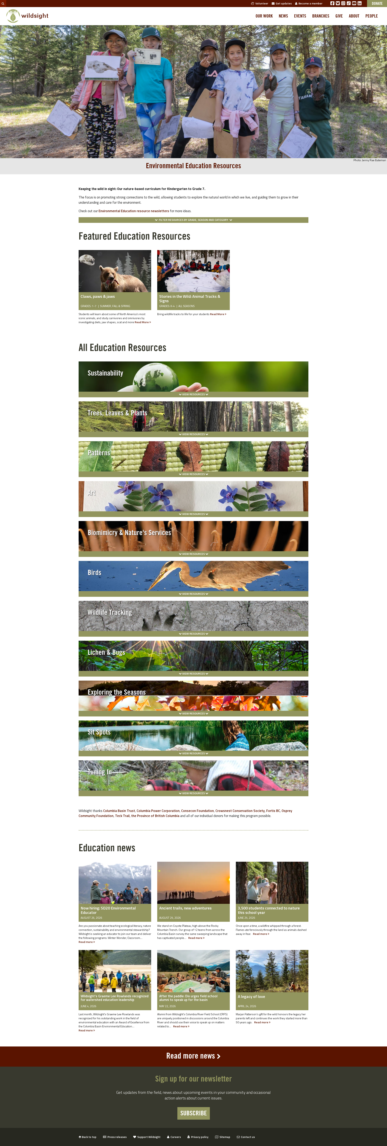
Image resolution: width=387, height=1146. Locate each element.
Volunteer (261, 3)
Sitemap (224, 1137)
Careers (175, 1137)
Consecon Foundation (197, 810)
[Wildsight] (27, 16)
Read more (86, 942)
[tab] (193, 376)
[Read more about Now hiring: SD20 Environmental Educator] (115, 886)
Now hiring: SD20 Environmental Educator (108, 910)
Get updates (283, 3)
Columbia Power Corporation (158, 810)
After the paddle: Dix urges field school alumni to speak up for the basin (188, 998)
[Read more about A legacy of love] (272, 974)
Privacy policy (199, 1137)
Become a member (309, 3)
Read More (142, 322)
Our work (264, 16)
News (283, 16)
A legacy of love (251, 996)
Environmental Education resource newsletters (134, 211)
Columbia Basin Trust (118, 810)
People (371, 16)
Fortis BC (273, 810)
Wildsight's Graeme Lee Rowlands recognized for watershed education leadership (115, 998)
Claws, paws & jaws (98, 296)
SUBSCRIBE (193, 1113)
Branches (320, 16)
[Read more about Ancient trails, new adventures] (193, 886)
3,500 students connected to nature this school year (269, 910)
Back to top (88, 1137)
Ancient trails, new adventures (185, 908)
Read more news (190, 1056)
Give (339, 16)
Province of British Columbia (158, 815)
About (354, 16)
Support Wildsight (148, 1137)
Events (300, 16)
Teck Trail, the (126, 815)
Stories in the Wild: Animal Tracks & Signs (189, 298)
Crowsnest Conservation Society (240, 810)
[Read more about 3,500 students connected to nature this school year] (272, 886)
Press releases (116, 1137)
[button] (193, 220)
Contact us (247, 1137)
